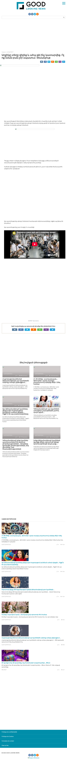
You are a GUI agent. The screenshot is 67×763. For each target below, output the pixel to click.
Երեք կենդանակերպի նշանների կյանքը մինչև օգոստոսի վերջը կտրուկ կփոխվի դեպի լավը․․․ (47, 442)
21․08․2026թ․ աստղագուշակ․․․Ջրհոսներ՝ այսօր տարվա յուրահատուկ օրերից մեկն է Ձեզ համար (47, 381)
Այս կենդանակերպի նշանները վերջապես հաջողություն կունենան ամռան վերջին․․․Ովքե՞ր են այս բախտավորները (15, 411)
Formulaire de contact (8, 741)
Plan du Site (5, 745)
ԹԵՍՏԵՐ (4, 669)
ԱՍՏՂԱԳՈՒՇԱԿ (6, 544)
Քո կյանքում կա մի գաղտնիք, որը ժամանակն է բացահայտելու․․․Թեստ (26, 663)
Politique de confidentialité (9, 732)
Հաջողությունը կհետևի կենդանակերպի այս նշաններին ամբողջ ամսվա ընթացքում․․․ (15, 380)
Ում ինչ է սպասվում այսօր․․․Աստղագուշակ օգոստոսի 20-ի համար (24, 614)
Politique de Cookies (8, 736)
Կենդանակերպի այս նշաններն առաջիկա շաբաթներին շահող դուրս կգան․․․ (46, 410)
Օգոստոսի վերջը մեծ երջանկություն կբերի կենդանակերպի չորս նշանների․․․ (28, 589)
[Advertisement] (33, 34)
